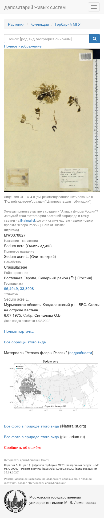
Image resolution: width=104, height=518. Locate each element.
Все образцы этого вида (25, 341)
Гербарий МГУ (68, 24)
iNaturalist (27, 220)
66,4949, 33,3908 (19, 288)
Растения (16, 24)
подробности (80, 352)
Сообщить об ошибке (22, 447)
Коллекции (39, 24)
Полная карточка (19, 331)
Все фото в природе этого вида (31, 426)
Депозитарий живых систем (35, 6)
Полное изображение (23, 46)
